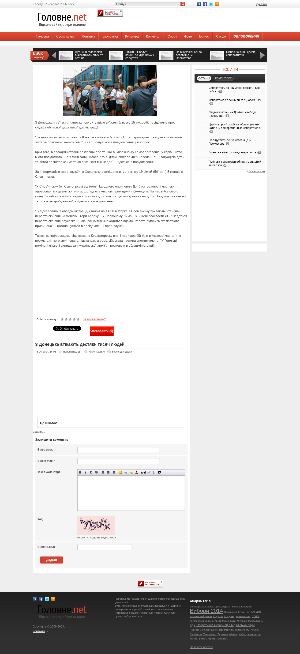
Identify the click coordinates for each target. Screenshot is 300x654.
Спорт (172, 36)
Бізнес (204, 36)
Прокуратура (226, 629)
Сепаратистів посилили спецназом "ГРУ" (235, 100)
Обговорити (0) (101, 331)
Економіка (110, 36)
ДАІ (253, 612)
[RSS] (217, 4)
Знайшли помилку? (94, 319)
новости (252, 634)
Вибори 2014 (206, 611)
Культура (132, 36)
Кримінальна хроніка (201, 621)
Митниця (242, 621)
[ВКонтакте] (199, 4)
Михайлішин (255, 621)
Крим (255, 616)
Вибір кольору (136, 472)
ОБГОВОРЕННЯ (246, 36)
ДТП (258, 612)
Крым (218, 621)
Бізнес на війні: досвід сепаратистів (240, 53)
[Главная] (62, 30)
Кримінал (153, 36)
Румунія (254, 629)
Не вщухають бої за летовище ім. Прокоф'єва (189, 55)
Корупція (218, 616)
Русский (261, 4)
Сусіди (221, 36)
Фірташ (233, 634)
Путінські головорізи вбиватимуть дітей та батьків (89, 55)
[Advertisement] (108, 281)
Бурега (236, 606)
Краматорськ (243, 616)
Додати (51, 560)
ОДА (192, 625)
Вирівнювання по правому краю (113, 472)
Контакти (39, 631)
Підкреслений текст (91, 472)
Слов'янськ (196, 634)
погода (194, 638)
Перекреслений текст (96, 472)
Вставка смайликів (120, 472)
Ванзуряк (246, 606)
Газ (247, 612)
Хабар (242, 634)
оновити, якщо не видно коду (96, 537)
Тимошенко (209, 634)
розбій (202, 638)
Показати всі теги (201, 647)
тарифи (212, 638)
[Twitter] (211, 4)
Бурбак (226, 606)
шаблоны (223, 638)
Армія (218, 606)
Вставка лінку (125, 472)
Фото (188, 36)
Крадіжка (229, 616)
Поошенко (212, 629)
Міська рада (229, 621)
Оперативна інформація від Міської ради (225, 625)
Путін (238, 629)
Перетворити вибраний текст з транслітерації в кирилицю (154, 472)
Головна (42, 36)
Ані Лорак (207, 606)
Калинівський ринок (201, 616)
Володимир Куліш (234, 612)
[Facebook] (205, 4)
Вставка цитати (148, 472)
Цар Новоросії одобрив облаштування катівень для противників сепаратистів (234, 126)
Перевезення (197, 629)
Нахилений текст (85, 472)
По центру (108, 472)
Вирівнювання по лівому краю (103, 472)
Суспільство (65, 36)
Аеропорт (195, 606)
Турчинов (223, 634)
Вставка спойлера (159, 472)
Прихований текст (143, 472)
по (259, 634)
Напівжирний (80, 472)
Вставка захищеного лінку (131, 472)
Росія (245, 629)
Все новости (256, 171)
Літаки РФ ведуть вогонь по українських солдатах (139, 55)
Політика (88, 36)
